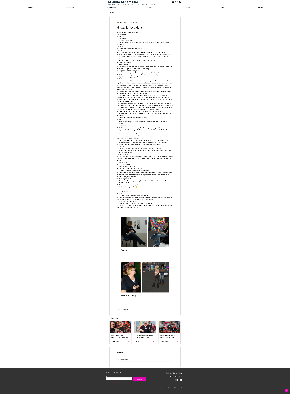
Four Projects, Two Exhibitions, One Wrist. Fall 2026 (119, 336)
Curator (153, 4)
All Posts (112, 12)
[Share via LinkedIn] (125, 305)
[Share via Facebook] (117, 305)
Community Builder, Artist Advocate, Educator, (136, 4)
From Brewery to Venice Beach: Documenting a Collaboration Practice (167, 336)
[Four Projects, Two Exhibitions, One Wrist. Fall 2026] (120, 327)
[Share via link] (129, 305)
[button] (30, 7)
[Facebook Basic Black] (178, 2)
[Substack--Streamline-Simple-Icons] (173, 2)
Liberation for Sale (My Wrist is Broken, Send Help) (144, 336)
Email (107, 376)
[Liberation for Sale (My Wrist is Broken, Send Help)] (145, 327)
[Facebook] (178, 380)
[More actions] (172, 23)
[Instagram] (175, 2)
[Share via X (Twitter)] (121, 305)
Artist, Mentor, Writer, (115, 4)
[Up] (286, 390)
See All (178, 318)
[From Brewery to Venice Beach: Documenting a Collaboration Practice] (169, 327)
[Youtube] (180, 2)
